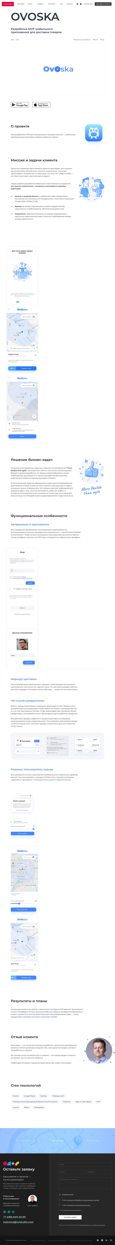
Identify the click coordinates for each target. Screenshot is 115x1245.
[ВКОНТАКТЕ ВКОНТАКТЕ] (98, 1240)
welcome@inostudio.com (18, 1222)
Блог (61, 4)
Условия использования (98, 1225)
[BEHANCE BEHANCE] (106, 1240)
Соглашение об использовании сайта (57, 1240)
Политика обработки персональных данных (80, 1240)
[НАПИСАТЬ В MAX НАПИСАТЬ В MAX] (77, 4)
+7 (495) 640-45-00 (88, 4)
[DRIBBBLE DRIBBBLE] (111, 1240)
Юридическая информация (38, 1240)
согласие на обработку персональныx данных (83, 1200)
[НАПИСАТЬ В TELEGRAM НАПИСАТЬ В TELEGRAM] (81, 4)
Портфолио (20, 4)
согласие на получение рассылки (78, 1205)
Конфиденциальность (85, 1225)
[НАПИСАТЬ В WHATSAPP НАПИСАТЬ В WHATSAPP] (8, 1211)
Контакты (69, 4)
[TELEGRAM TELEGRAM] (102, 1240)
